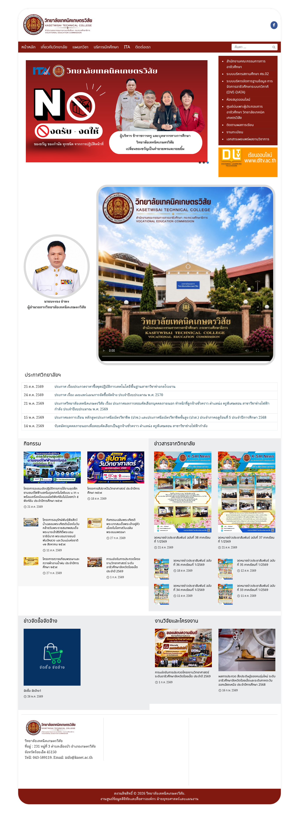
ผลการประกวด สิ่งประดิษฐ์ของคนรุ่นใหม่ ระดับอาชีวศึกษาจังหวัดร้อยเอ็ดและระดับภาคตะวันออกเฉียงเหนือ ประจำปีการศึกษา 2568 (246, 680)
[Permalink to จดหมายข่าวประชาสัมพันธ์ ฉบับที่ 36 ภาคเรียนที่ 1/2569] (161, 568)
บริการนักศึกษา (106, 47)
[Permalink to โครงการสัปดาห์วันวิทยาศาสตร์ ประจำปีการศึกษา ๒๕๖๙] (115, 467)
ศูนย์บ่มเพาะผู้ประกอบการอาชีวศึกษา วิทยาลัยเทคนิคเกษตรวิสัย (245, 112)
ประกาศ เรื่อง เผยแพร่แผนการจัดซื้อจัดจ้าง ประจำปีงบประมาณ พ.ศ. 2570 (109, 395)
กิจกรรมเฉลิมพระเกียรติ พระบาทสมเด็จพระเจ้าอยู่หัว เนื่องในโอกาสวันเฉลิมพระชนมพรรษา (123, 526)
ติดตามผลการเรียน (240, 125)
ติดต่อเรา (143, 47)
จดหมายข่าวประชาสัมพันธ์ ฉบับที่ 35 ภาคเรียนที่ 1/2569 (256, 562)
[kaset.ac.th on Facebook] (274, 25)
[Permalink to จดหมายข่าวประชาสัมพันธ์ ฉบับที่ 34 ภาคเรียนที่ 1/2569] (161, 594)
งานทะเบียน (235, 132)
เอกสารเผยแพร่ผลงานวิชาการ (248, 139)
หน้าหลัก (28, 47)
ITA (127, 47)
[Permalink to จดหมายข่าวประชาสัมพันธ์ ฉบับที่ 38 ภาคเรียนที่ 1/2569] (182, 491)
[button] (200, 163)
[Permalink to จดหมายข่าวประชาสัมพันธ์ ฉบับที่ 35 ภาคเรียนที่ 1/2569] (225, 568)
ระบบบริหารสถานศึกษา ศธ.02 (248, 74)
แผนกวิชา (80, 47)
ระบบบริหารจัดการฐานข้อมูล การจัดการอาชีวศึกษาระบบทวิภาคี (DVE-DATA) (250, 87)
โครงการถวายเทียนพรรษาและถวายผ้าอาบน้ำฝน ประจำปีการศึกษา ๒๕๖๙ (61, 563)
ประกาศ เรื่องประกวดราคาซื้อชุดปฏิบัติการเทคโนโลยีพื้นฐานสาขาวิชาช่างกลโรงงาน (115, 387)
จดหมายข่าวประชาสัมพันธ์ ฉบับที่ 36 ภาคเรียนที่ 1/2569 (192, 562)
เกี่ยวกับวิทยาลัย (54, 47)
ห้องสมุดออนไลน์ (238, 99)
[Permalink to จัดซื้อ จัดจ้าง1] (52, 656)
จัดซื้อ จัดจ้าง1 (32, 690)
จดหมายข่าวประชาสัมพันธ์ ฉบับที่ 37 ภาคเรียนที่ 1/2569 (246, 539)
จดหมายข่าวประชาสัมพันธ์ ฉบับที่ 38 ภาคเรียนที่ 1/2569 (182, 539)
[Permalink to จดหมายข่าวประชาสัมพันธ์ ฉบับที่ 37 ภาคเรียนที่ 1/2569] (246, 491)
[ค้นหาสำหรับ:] (255, 47)
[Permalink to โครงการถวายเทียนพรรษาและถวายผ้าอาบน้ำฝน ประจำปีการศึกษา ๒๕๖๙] (31, 561)
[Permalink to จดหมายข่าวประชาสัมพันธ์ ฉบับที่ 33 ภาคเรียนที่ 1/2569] (225, 594)
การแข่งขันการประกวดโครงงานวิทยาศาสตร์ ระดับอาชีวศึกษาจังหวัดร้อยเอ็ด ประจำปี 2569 (123, 565)
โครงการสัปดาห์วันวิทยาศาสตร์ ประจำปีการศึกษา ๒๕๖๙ (113, 490)
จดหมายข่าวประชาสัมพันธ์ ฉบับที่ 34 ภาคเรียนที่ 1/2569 (192, 587)
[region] (116, 111)
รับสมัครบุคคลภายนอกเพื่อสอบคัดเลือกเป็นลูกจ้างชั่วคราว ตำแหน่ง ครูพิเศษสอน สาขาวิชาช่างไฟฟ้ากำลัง (131, 426)
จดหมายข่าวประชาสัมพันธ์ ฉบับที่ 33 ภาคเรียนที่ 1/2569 (256, 587)
